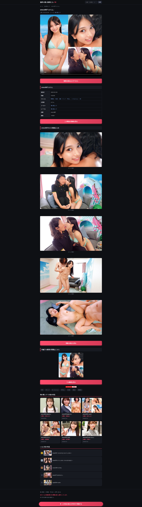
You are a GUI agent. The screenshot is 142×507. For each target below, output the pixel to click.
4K (80, 99)
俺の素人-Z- (47, 6)
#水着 (68, 390)
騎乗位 (52, 99)
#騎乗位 (80, 390)
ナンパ (64, 99)
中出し (68, 99)
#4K (42, 390)
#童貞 (74, 390)
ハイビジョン (75, 99)
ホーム (41, 6)
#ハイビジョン (55, 390)
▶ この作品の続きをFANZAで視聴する (71, 504)
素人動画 (42, 492)
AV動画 (47, 492)
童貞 (56, 99)
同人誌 (51, 492)
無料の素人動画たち (48, 2)
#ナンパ (47, 390)
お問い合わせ (58, 492)
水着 (60, 99)
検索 (100, 2)
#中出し (63, 390)
